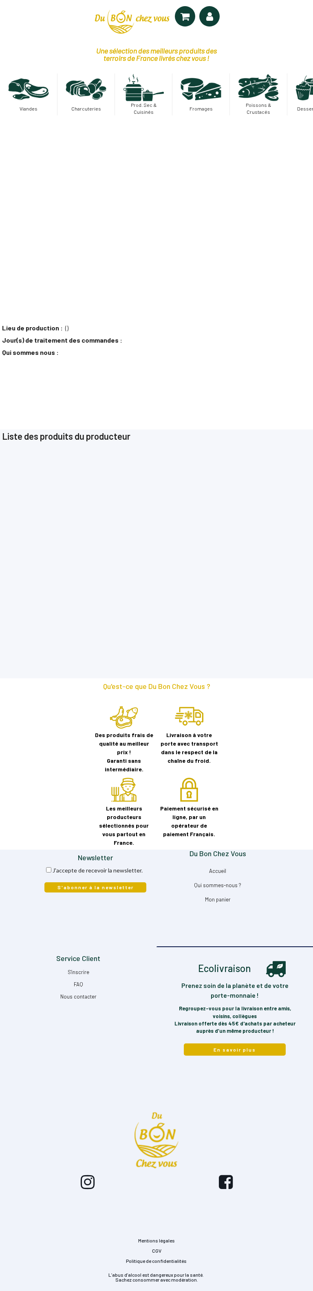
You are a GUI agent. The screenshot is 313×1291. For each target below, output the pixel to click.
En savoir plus (235, 1049)
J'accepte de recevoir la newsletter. (98, 870)
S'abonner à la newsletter (95, 887)
